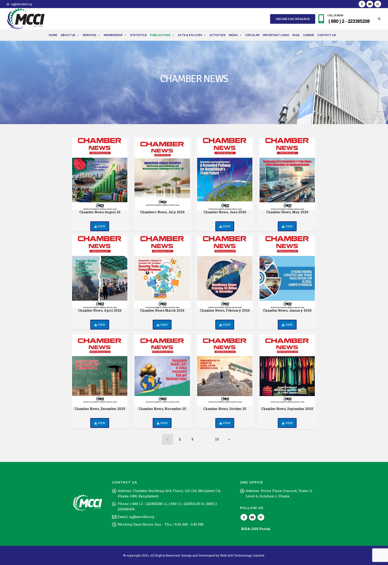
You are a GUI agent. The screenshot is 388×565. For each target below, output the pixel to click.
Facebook (243, 517)
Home (53, 35)
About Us (68, 35)
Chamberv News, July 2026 (162, 212)
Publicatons (160, 35)
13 (216, 439)
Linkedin (261, 517)
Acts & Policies (190, 35)
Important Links (276, 35)
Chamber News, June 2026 (224, 212)
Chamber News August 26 (99, 212)
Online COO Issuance (293, 19)
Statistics (138, 35)
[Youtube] (369, 4)
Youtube (252, 517)
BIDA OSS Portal (255, 528)
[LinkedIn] (377, 4)
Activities (217, 35)
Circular (252, 35)
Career (308, 35)
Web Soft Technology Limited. (242, 555)
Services (89, 35)
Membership (113, 35)
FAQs (296, 35)
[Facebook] (362, 4)
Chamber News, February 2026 (225, 310)
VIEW (101, 226)
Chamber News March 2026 (162, 310)
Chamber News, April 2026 (99, 310)
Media (233, 35)
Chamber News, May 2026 (287, 212)
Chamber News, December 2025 (100, 409)
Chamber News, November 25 (162, 409)
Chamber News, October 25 (224, 409)
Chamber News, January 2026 (287, 310)
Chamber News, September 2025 (287, 409)
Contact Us (326, 35)
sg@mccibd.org (21, 4)
